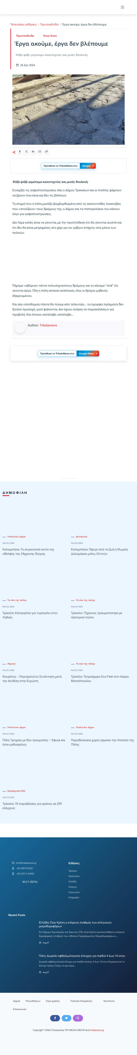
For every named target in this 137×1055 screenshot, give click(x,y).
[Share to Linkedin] (33, 151)
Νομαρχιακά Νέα (16, 791)
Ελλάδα (72, 881)
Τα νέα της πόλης (17, 600)
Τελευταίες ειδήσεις (23, 24)
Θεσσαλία (74, 876)
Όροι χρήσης (53, 1000)
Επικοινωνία (19, 1009)
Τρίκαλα (72, 870)
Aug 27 (46, 942)
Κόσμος (72, 886)
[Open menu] (122, 7)
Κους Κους (50, 35)
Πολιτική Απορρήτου (81, 1000)
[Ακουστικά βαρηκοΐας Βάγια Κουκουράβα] (68, 445)
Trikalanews (48, 325)
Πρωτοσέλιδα (49, 24)
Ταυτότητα (109, 1000)
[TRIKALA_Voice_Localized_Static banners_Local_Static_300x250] (68, 259)
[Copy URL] (46, 151)
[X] (66, 1018)
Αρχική (16, 1000)
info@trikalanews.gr (26, 862)
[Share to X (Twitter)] (26, 151)
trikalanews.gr (97, 1030)
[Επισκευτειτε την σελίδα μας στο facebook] (55, 1018)
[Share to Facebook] (19, 151)
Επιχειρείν (73, 897)
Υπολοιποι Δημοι (17, 537)
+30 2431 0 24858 (25, 873)
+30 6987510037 (24, 868)
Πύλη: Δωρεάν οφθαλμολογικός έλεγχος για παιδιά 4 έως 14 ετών (82, 956)
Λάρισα (12, 664)
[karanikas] (68, 397)
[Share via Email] (39, 151)
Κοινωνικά (81, 537)
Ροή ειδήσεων (33, 1000)
